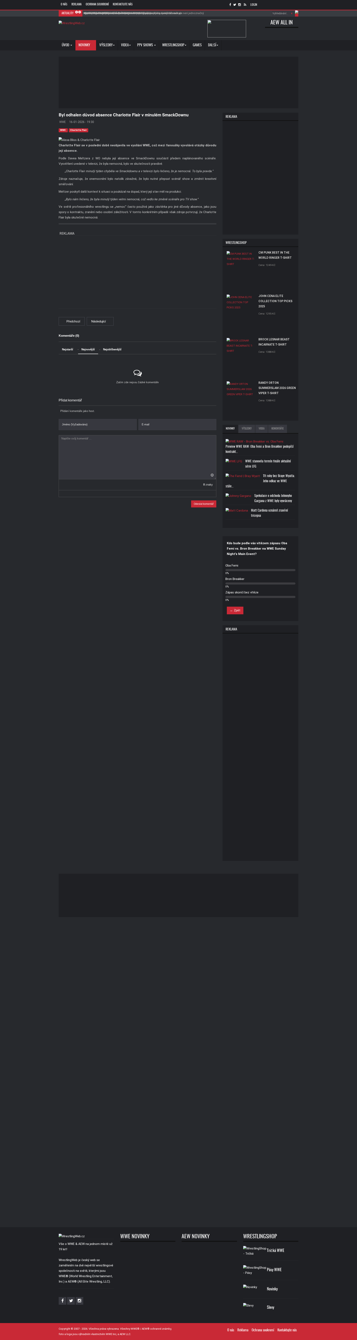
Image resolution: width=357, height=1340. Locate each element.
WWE (63, 130)
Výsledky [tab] (247, 428)
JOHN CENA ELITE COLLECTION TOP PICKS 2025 (275, 301)
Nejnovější (88, 349)
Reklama (76, 4)
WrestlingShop (173, 45)
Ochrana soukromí (97, 4)
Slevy (270, 1308)
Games (197, 45)
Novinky (85, 45)
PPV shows (145, 45)
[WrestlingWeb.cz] (72, 23)
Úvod (66, 45)
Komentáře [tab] (277, 428)
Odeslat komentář (204, 503)
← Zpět (235, 610)
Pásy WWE (274, 1270)
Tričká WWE (275, 1251)
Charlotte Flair (78, 130)
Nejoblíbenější (112, 349)
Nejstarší (67, 349)
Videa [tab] (261, 428)
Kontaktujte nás (123, 4)
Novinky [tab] (230, 428)
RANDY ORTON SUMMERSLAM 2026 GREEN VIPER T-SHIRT (277, 388)
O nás (64, 4)
